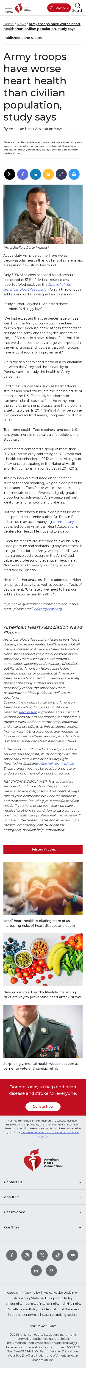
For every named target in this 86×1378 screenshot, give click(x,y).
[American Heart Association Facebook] (12, 1255)
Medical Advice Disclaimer (60, 1292)
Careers (12, 1292)
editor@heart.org (48, 609)
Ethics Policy (14, 1303)
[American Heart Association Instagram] (27, 1255)
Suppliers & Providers (24, 1314)
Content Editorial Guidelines (59, 1309)
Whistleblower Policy (22, 1309)
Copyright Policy (60, 1298)
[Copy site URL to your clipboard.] (61, 174)
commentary (63, 522)
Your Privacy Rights (43, 1326)
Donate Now (43, 1106)
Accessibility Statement (30, 1298)
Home (8, 24)
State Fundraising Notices (59, 1314)
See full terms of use (57, 764)
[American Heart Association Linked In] (36, 1270)
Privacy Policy (30, 1292)
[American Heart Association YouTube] (73, 1255)
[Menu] (8, 7)
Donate (62, 7)
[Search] (78, 5)
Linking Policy (71, 1303)
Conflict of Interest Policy (42, 1303)
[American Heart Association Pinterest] (51, 1270)
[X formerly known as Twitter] (42, 1255)
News (21, 24)
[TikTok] (58, 1255)
